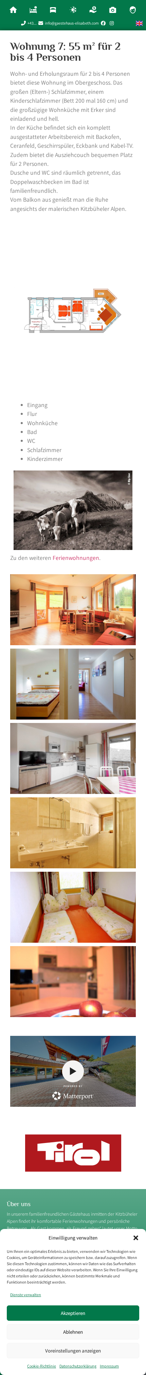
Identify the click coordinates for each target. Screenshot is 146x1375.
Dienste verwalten (25, 1294)
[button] (135, 1237)
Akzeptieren (73, 1313)
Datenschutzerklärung (77, 1366)
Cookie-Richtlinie (41, 1366)
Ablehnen (73, 1332)
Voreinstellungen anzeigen (73, 1350)
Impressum (109, 1366)
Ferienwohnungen (76, 558)
